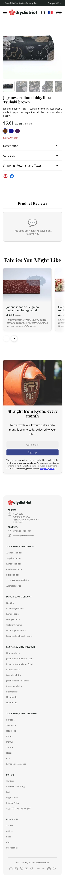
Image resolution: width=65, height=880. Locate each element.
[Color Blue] (11, 131)
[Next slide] (14, 338)
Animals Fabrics (13, 585)
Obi (8, 758)
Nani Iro (10, 603)
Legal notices (12, 797)
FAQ (8, 791)
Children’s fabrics (14, 624)
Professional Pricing (15, 786)
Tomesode (11, 725)
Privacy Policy (12, 803)
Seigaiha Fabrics (13, 558)
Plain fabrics (12, 691)
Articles (9, 831)
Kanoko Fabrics (13, 563)
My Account (12, 847)
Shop (8, 836)
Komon (9, 736)
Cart (8, 842)
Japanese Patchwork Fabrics (19, 635)
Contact (10, 780)
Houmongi (11, 730)
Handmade (11, 697)
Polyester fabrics (14, 686)
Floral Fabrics (12, 574)
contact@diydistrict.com (23, 535)
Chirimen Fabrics (14, 569)
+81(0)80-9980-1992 (22, 531)
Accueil (9, 825)
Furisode (10, 719)
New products (13, 653)
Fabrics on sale (13, 669)
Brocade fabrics (13, 675)
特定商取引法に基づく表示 (18, 808)
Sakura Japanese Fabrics (17, 580)
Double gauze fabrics (16, 630)
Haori (9, 752)
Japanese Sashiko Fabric (17, 680)
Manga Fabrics (13, 619)
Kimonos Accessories (16, 763)
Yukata (9, 747)
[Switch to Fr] (50, 12)
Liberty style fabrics (15, 608)
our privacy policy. (47, 468)
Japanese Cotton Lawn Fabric (19, 658)
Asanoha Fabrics (14, 552)
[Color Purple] (17, 131)
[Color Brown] (5, 131)
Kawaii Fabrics (12, 613)
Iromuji (9, 741)
